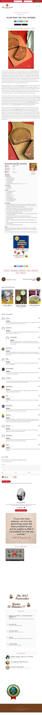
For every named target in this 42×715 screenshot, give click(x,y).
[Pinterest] (21, 21)
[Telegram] (23, 21)
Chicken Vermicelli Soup (34, 305)
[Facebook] (17, 21)
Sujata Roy (8, 415)
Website (29, 472)
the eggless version (18, 109)
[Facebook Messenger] (19, 21)
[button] (34, 172)
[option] (7, 298)
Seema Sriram (9, 405)
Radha (7, 359)
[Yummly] (27, 21)
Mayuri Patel (8, 348)
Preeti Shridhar (13, 337)
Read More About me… (21, 510)
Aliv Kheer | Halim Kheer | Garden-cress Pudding (21, 306)
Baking (17, 12)
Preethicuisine (9, 435)
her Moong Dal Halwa (31, 101)
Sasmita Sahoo (9, 386)
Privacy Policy (21, 706)
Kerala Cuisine (35, 270)
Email (16, 472)
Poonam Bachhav (9, 368)
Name (3, 472)
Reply (39, 318)
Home (14, 12)
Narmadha (8, 425)
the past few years (6, 85)
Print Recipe (25, 24)
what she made (17, 104)
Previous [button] (37, 287)
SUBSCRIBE (37, 1)
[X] (15, 21)
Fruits (29, 270)
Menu (39, 6)
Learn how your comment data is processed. (24, 483)
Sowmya (8, 318)
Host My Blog (23, 709)
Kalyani (7, 444)
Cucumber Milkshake (7, 305)
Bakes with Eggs (14, 270)
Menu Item (17, 507)
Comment (3, 464)
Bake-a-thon (7, 270)
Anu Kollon (8, 378)
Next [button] (39, 287)
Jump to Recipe (18, 24)
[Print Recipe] (32, 172)
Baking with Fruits (22, 270)
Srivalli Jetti (8, 327)
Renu (7, 396)
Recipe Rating (4, 461)
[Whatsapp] (25, 21)
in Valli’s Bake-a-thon (23, 85)
